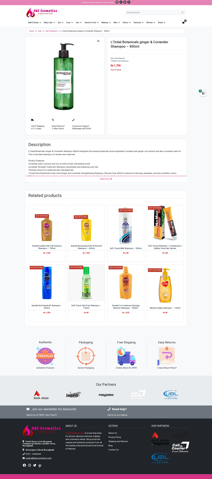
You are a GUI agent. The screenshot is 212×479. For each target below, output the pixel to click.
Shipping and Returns (118, 441)
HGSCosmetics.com (75, 433)
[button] (98, 41)
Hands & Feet (90, 22)
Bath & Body (33, 22)
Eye (59, 22)
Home (31, 31)
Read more (105, 179)
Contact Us (113, 449)
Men (115, 22)
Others (125, 22)
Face (68, 22)
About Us (112, 433)
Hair (77, 22)
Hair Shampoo (52, 31)
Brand (160, 22)
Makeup (104, 22)
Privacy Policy (114, 437)
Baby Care (48, 22)
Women (149, 22)
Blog (110, 445)
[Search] (182, 12)
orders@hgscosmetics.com (39, 458)
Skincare (137, 22)
